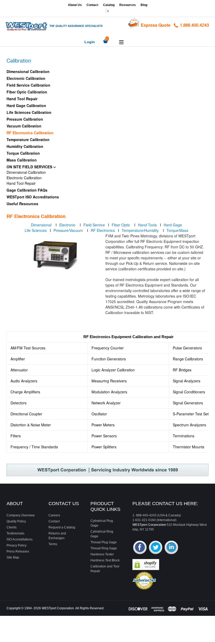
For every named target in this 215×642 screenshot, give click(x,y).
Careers (54, 515)
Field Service (94, 224)
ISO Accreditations (20, 539)
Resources (127, 5)
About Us (75, 5)
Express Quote (155, 25)
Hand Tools (147, 224)
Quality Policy (16, 521)
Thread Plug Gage (103, 542)
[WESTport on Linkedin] (171, 548)
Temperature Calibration (28, 139)
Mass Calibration (22, 160)
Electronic (68, 224)
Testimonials (15, 533)
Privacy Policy (16, 545)
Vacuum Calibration (24, 126)
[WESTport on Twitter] (155, 548)
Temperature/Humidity (141, 230)
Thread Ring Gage (103, 548)
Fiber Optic (121, 224)
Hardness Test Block (105, 560)
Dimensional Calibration (28, 71)
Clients (12, 527)
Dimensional (41, 224)
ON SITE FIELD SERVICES (30, 166)
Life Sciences (36, 230)
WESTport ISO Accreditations (33, 196)
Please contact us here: (165, 503)
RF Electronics (103, 230)
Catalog (109, 5)
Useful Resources (22, 203)
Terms (53, 544)
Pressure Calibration (25, 119)
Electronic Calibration (26, 78)
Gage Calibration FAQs (27, 190)
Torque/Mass (177, 230)
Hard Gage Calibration (26, 105)
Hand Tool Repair (22, 98)
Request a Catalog (62, 527)
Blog (144, 5)
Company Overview (21, 515)
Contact (92, 5)
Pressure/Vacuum (68, 230)
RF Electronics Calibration (30, 132)
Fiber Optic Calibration (27, 91)
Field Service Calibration (28, 85)
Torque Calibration (23, 153)
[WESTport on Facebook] (139, 548)
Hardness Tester (102, 554)
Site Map (13, 557)
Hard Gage (173, 224)
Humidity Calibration (25, 146)
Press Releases (18, 551)
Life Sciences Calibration (29, 112)
